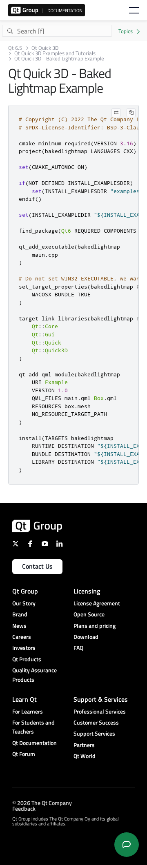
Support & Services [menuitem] (101, 699)
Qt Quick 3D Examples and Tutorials (55, 53)
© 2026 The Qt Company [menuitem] (42, 802)
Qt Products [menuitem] (26, 659)
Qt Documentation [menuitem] (34, 742)
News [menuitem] (19, 625)
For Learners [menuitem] (27, 711)
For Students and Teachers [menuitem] (33, 727)
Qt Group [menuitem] (25, 591)
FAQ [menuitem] (78, 647)
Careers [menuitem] (21, 636)
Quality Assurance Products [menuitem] (34, 674)
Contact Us (37, 566)
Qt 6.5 (15, 48)
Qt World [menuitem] (85, 756)
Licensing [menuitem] (87, 591)
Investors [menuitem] (24, 647)
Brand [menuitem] (19, 614)
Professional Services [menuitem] (100, 711)
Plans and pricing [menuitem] (95, 625)
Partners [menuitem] (84, 744)
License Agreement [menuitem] (97, 603)
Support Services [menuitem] (94, 733)
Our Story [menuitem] (24, 603)
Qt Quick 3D (44, 48)
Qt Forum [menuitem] (23, 753)
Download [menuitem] (86, 636)
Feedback (24, 808)
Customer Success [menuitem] (96, 722)
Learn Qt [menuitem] (24, 699)
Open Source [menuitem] (89, 614)
